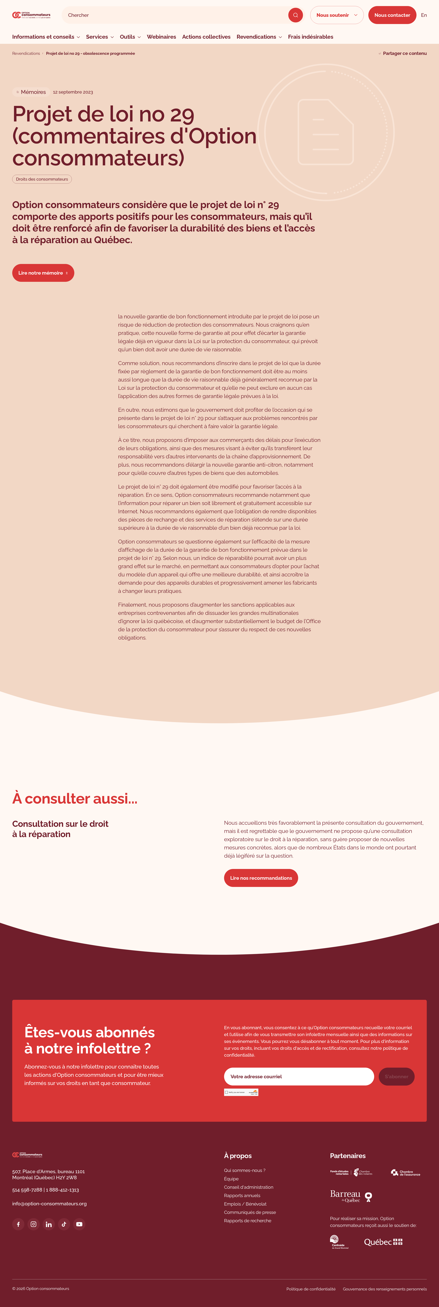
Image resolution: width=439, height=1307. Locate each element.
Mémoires (33, 92)
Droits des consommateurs (42, 179)
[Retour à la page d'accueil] (31, 16)
